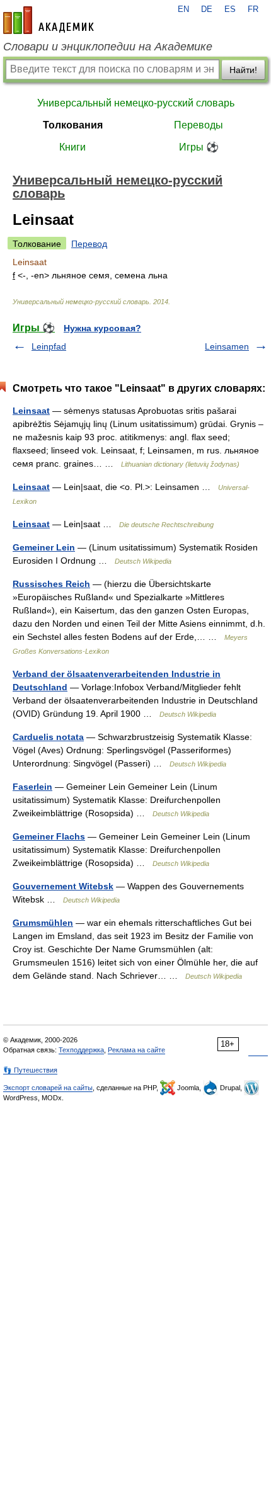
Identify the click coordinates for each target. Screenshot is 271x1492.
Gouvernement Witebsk (63, 886)
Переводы (198, 125)
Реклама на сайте (136, 1050)
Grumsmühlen (43, 923)
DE (206, 9)
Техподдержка (81, 1050)
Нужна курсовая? (102, 328)
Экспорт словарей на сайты (48, 1087)
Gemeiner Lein (44, 547)
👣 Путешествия (30, 1070)
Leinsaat (31, 411)
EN (183, 9)
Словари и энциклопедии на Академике (107, 46)
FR (253, 9)
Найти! (243, 70)
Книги (72, 147)
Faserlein (32, 787)
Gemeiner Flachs (49, 836)
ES (230, 9)
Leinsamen (227, 346)
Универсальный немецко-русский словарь (135, 103)
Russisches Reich (51, 584)
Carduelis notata (48, 737)
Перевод (89, 244)
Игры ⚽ (199, 147)
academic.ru (48, 20)
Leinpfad (49, 346)
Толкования (73, 125)
